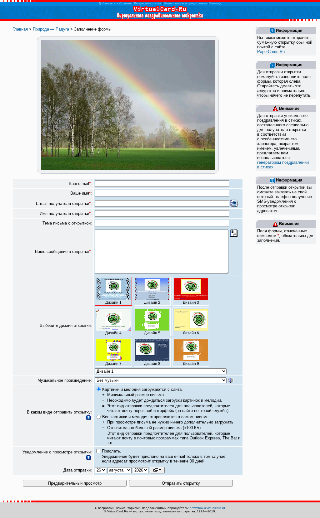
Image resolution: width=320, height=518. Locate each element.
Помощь (215, 3)
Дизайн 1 (113, 302)
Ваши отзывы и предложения (185, 3)
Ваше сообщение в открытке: (63, 251)
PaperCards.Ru (271, 51)
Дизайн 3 (191, 302)
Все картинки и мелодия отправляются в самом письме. (156, 416)
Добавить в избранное (115, 3)
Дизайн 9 (191, 364)
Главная (20, 29)
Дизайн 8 (152, 364)
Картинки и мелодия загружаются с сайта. (142, 389)
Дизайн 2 (152, 302)
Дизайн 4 (113, 333)
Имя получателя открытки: (66, 213)
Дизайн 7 (113, 364)
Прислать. (111, 451)
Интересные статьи (147, 3)
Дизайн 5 (152, 333)
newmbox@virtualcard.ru (207, 508)
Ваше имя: (81, 193)
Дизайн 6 (191, 333)
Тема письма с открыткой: (67, 223)
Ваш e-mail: (80, 183)
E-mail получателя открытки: (64, 203)
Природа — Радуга (51, 29)
